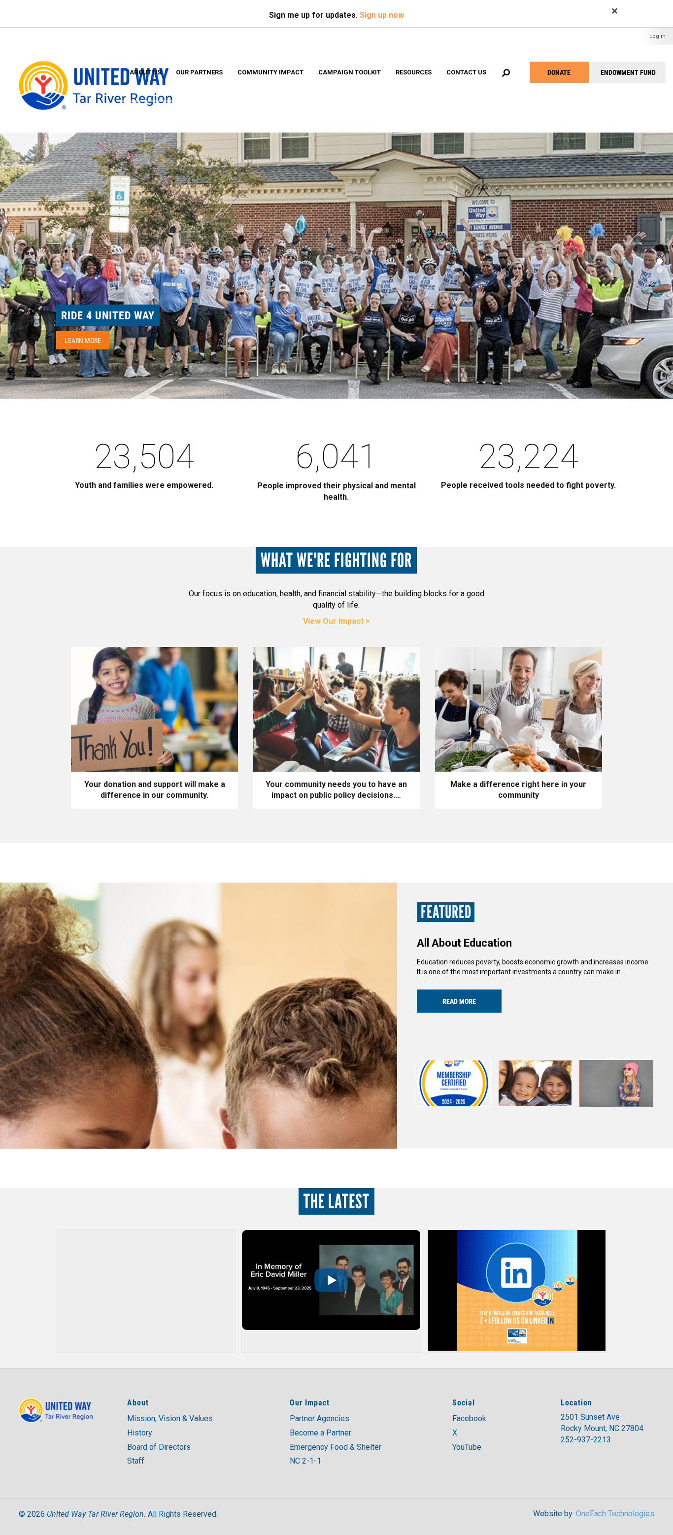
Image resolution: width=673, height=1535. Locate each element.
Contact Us (466, 72)
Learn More (83, 340)
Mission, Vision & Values (170, 1418)
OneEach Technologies (615, 1513)
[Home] (95, 75)
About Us (145, 72)
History (139, 1432)
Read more (459, 1001)
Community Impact (270, 72)
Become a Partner (320, 1432)
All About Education (464, 943)
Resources (414, 72)
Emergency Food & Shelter (335, 1447)
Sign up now (382, 15)
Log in (657, 36)
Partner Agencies (319, 1418)
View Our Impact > (336, 621)
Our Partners (199, 72)
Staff (135, 1461)
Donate (559, 72)
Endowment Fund (628, 72)
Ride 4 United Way (108, 315)
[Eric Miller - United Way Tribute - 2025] (331, 1280)
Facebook (469, 1418)
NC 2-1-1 (305, 1461)
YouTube (466, 1447)
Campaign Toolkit (349, 72)
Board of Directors (159, 1447)
